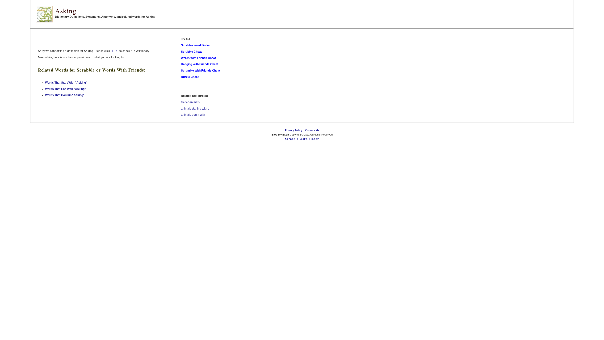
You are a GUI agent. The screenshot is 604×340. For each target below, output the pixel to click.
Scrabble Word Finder (302, 138)
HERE (115, 51)
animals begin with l (193, 114)
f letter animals (190, 102)
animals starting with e (195, 108)
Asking (65, 10)
